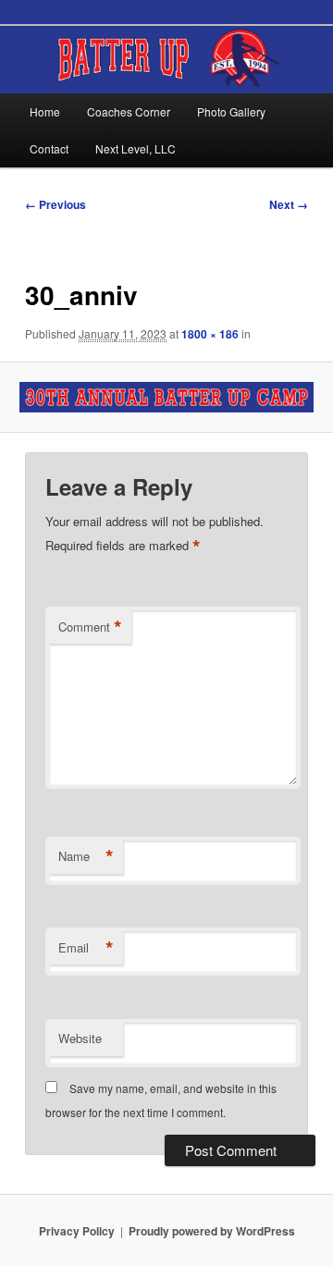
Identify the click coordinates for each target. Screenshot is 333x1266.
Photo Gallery (231, 111)
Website (80, 1038)
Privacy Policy (77, 1231)
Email (86, 948)
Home (45, 111)
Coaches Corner (128, 111)
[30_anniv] (166, 397)
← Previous (55, 204)
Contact (49, 148)
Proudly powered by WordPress (212, 1231)
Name (86, 856)
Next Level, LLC (135, 148)
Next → (288, 204)
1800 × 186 (210, 334)
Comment (90, 627)
